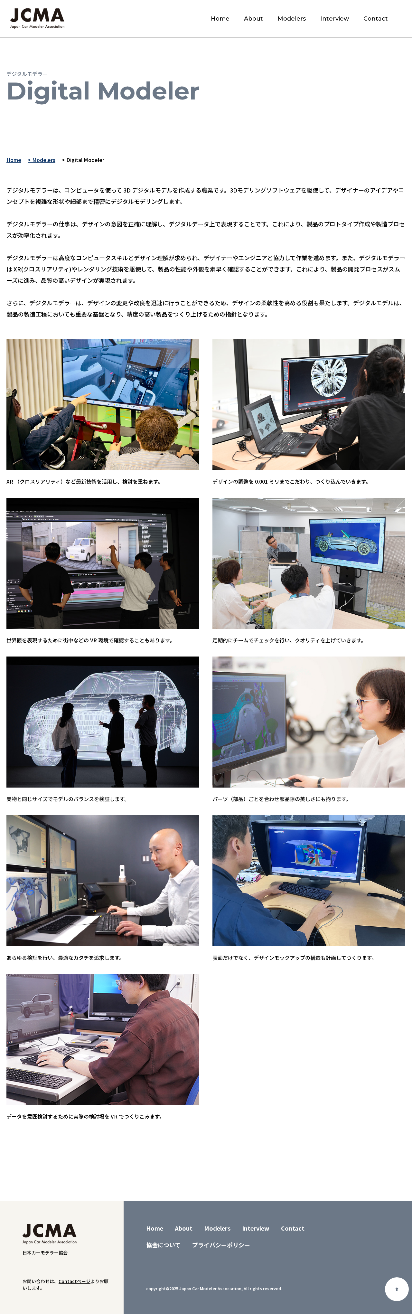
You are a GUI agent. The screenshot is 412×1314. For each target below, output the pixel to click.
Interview (334, 18)
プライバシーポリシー (221, 1245)
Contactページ (74, 1281)
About (253, 18)
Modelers (291, 18)
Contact (375, 18)
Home (220, 18)
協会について (163, 1245)
